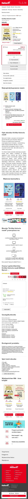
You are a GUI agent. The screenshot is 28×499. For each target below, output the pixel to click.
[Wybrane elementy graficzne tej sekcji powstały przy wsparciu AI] (25, 223)
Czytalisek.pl (8, 478)
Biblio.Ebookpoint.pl (10, 480)
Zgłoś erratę (4, 331)
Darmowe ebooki (6, 12)
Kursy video (17, 7)
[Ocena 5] (19, 33)
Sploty (16, 478)
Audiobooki (4, 9)
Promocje (10, 9)
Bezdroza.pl (8, 474)
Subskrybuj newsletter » (18, 443)
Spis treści (7, 83)
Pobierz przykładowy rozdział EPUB (10, 330)
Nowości (15, 9)
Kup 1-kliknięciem (14, 62)
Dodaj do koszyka (14, 53)
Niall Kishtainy (8, 409)
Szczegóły (7, 78)
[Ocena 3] (16, 33)
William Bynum (18, 27)
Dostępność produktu (8, 80)
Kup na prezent (14, 59)
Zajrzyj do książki (6, 42)
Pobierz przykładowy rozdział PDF (9, 329)
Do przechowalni (14, 69)
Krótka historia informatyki (19, 406)
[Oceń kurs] (6, 273)
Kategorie (4, 7)
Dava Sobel (7, 118)
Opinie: (15, 36)
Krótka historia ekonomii (9, 406)
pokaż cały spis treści (9, 373)
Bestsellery (20, 9)
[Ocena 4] (17, 33)
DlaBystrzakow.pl (18, 472)
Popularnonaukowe (6, 335)
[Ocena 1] (13, 33)
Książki (8, 7)
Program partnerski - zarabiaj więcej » (18, 431)
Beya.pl (16, 476)
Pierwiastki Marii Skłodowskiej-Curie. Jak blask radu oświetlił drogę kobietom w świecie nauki (14, 116)
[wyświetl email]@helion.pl (9, 489)
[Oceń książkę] (18, 33)
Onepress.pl (8, 470)
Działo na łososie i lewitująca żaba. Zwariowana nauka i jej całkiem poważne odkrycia (14, 110)
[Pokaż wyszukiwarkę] (20, 3)
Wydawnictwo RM (17, 30)
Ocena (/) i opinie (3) (8, 75)
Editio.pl (7, 472)
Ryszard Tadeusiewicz (19, 409)
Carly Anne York (8, 113)
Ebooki (12, 7)
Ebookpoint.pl (18, 474)
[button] (24, 189)
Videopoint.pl (8, 476)
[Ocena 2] (14, 33)
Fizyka (12, 335)
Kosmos (13, 336)
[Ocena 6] (20, 33)
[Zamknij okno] (25, 493)
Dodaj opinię (15, 273)
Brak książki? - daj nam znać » (17, 436)
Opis (6, 73)
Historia (13, 337)
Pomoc (18, 262)
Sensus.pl (17, 470)
